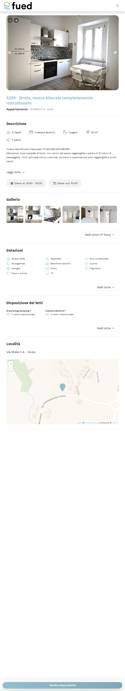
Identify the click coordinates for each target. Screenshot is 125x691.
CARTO (115, 423)
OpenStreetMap (91, 423)
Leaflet (79, 423)
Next (118, 53)
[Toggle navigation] (117, 5)
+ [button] (11, 363)
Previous (12, 53)
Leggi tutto (13, 172)
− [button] (11, 368)
